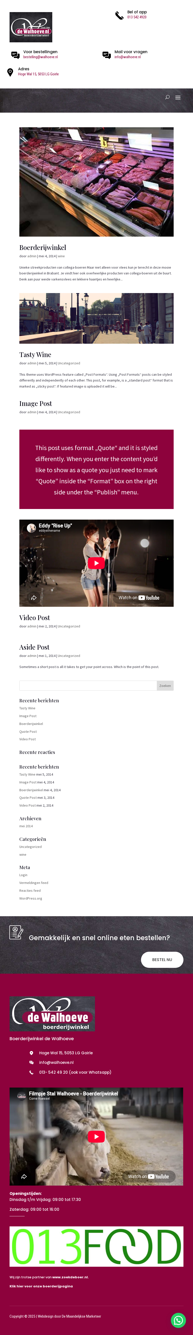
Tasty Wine (35, 354)
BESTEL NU (162, 960)
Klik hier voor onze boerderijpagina (42, 1286)
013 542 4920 (137, 17)
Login (23, 875)
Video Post (34, 617)
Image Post (35, 403)
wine (61, 256)
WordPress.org (30, 898)
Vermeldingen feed (33, 882)
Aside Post (34, 647)
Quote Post (28, 731)
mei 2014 (26, 826)
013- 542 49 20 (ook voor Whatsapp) (75, 1072)
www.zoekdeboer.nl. (70, 1277)
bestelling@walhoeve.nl (40, 57)
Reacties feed (30, 890)
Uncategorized (69, 363)
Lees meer (96, 469)
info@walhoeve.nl (128, 57)
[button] (178, 1320)
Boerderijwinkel (42, 247)
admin (31, 256)
